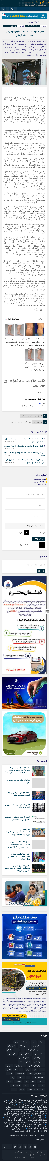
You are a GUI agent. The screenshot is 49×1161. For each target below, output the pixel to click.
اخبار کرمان (41, 392)
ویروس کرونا (16, 1085)
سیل (33, 1081)
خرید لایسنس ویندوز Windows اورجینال (28, 1100)
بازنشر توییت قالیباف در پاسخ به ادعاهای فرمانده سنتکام (17, 818)
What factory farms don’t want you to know (25, 1128)
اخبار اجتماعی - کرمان (21, 1042)
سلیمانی (35, 211)
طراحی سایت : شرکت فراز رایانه (24, 1157)
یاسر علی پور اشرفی (29, 415)
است (16, 1050)
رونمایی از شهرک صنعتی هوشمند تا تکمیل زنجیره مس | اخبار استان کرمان (24, 461)
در (28, 1077)
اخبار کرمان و (40, 399)
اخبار (34, 1042)
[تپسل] (3, 14)
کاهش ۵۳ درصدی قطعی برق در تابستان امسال (17, 806)
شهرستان (25, 134)
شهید (9, 1081)
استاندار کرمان (39, 1054)
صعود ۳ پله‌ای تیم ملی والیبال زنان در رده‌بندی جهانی (18, 793)
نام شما (41, 505)
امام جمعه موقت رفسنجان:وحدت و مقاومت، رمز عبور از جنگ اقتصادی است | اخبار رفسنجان (18, 833)
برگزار (28, 1070)
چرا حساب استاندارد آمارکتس (25, 1101)
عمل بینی (8, 1122)
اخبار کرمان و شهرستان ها (35, 1050)
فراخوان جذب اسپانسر (17, 1135)
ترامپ (9, 1070)
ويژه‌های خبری (32, 22)
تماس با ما (40, 1139)
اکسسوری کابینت (26, 1104)
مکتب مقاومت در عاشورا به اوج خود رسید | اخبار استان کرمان (24, 33)
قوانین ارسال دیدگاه (33, 525)
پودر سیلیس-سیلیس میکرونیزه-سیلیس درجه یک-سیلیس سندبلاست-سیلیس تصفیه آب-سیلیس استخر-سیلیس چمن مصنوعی (25, 1111)
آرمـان (40, 403)
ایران (41, 1070)
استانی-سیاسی (38, 1062)
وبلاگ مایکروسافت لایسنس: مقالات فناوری (28, 1106)
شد (26, 1081)
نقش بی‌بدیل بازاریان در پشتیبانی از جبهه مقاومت (23, 446)
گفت (14, 1089)
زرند (13, 1077)
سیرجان (41, 1081)
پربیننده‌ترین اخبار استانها (35, 1089)
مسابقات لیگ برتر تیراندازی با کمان (18, 781)
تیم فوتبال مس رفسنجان (35, 1074)
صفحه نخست (42, 22)
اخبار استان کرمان (38, 1046)
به (15, 1070)
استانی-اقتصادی (24, 1058)
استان (9, 1050)
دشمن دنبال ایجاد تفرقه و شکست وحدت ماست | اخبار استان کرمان (19, 856)
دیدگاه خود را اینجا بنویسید (34, 494)
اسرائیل (9, 1066)
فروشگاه (33, 1135)
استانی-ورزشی (20, 1066)
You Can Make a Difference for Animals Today (26, 1121)
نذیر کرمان (40, 108)
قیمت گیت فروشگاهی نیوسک (16, 1115)
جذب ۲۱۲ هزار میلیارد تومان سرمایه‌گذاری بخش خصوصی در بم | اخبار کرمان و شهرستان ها (18, 770)
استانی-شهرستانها (24, 1062)
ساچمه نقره (38, 1115)
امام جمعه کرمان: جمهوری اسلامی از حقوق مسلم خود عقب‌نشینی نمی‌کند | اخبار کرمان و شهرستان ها (17, 845)
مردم (25, 1085)
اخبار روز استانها (23, 1046)
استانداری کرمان (25, 1054)
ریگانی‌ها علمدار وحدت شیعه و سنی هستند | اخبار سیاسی (24, 454)
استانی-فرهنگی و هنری (36, 1066)
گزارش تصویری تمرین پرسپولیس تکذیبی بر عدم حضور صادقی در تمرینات (17, 868)
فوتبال (41, 1085)
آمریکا (41, 1042)
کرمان (22, 1089)
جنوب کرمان (20, 1074)
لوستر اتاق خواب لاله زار (36, 1120)
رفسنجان (21, 1077)
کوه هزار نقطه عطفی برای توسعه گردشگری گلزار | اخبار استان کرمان (24, 440)
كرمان (33, 1085)
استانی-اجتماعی (38, 1058)
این (35, 1070)
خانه (42, 1135)
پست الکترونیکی (38, 516)
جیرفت (9, 1074)
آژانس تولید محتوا (21, 1131)
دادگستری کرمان (38, 1077)
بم (21, 1070)
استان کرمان (12, 1054)
